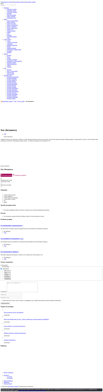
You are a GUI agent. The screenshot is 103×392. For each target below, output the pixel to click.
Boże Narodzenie (8, 381)
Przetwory (6, 375)
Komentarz (4, 291)
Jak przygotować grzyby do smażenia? (13, 312)
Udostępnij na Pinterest (20, 175)
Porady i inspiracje (8, 372)
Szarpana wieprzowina (9, 340)
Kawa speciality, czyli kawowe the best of (14, 326)
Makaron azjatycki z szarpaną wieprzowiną (15, 333)
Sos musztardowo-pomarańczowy (12, 225)
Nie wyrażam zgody (30, 390)
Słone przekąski (8, 383)
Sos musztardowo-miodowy (10, 252)
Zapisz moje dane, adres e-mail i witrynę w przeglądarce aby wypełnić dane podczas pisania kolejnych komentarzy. (32, 300)
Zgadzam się (21, 390)
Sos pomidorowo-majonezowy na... (12, 238)
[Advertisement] (51, 114)
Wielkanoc (6, 382)
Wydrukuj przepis (7, 175)
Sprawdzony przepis (13, 386)
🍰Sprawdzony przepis (7, 101)
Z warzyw (9, 376)
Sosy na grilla (21, 101)
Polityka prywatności (40, 390)
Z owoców (10, 378)
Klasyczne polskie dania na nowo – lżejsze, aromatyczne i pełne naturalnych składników (26, 319)
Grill (15, 101)
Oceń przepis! (4, 265)
